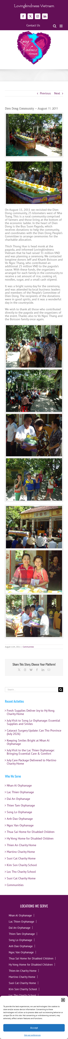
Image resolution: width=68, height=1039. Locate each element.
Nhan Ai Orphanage (19, 785)
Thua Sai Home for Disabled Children (30, 832)
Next (57, 93)
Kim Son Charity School (22, 865)
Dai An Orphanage (18, 799)
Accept (34, 1027)
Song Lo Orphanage (19, 812)
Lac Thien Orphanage (20, 792)
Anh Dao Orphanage (20, 819)
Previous (45, 93)
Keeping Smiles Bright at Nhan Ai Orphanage (28, 742)
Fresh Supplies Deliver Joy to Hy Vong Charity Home (30, 712)
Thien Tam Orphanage (21, 805)
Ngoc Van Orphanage (20, 825)
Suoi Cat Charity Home (21, 858)
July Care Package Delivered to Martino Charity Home (31, 761)
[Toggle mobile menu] (61, 26)
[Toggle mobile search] (54, 26)
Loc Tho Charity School (21, 872)
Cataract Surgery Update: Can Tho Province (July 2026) (34, 732)
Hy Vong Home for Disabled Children (30, 838)
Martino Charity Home (21, 852)
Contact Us (33, 25)
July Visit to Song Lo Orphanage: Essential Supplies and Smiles (33, 722)
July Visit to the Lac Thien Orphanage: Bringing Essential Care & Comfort (30, 751)
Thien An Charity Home (21, 845)
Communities (28, 646)
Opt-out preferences (32, 1035)
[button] (63, 1000)
